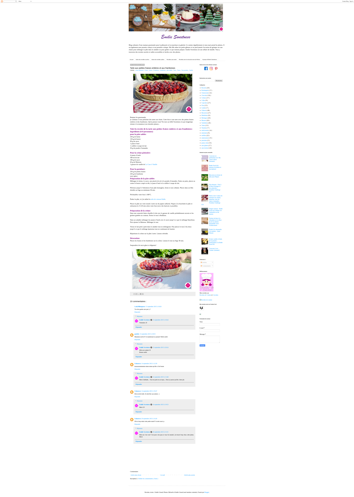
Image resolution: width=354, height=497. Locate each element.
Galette (203, 108)
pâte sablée (170, 70)
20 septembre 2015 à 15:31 (160, 432)
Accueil (131, 59)
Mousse (203, 120)
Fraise (146, 70)
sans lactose (205, 148)
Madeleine (204, 115)
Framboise (156, 70)
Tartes (179, 70)
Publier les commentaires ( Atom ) (148, 478)
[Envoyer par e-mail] (134, 294)
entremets (204, 133)
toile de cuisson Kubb (158, 199)
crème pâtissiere (139, 70)
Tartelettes (204, 123)
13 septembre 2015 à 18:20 (153, 306)
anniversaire (205, 130)
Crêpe (203, 100)
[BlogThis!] (136, 294)
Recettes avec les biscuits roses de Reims (189, 59)
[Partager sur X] (138, 294)
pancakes (204, 140)
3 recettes (215, 295)
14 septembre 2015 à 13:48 (160, 377)
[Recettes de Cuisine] (206, 300)
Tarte (174, 70)
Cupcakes (204, 103)
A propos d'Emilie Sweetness (209, 59)
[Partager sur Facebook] (141, 294)
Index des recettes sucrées (142, 59)
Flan (202, 105)
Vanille (191, 70)
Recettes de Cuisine (205, 295)
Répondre (137, 312)
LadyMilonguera (140, 306)
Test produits (185, 70)
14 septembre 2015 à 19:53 (160, 404)
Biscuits (203, 88)
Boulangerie (205, 90)
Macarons (204, 113)
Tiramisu (204, 128)
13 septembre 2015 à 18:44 (160, 320)
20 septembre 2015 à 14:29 (149, 418)
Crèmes (203, 98)
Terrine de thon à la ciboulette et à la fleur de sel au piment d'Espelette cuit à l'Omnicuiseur (215, 222)
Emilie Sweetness (144, 320)
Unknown (138, 363)
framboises (163, 70)
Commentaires (206, 266)
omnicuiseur (205, 138)
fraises (151, 70)
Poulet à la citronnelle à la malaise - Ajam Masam (215, 231)
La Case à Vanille (151, 164)
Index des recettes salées (158, 59)
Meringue (204, 118)
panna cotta (204, 143)
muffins (203, 135)
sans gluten (204, 145)
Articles (204, 262)
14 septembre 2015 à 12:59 (149, 363)
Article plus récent (136, 475)
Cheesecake (205, 93)
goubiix (137, 334)
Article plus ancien (189, 475)
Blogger (206, 492)
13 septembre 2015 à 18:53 (147, 334)
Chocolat (204, 95)
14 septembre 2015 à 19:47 (149, 391)
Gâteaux (204, 110)
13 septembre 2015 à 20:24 (160, 347)
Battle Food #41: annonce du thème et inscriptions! (215, 167)
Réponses (139, 316)
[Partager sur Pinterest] (143, 294)
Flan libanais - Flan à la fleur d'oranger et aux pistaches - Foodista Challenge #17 (215, 188)
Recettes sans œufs (172, 59)
